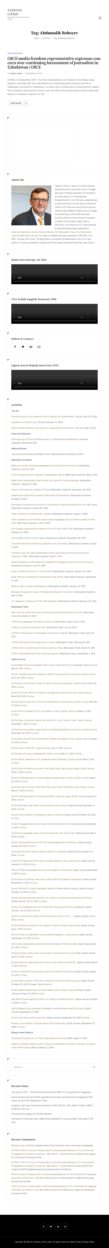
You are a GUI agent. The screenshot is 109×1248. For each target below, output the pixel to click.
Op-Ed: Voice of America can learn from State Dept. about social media (45, 768)
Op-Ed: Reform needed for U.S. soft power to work (35, 711)
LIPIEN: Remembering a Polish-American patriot (34, 653)
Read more (16, 103)
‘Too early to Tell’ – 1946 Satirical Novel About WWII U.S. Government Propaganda (50, 1092)
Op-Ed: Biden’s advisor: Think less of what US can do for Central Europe (45, 981)
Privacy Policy (88, 1242)
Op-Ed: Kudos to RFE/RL (23, 748)
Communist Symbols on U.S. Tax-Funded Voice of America (38, 1038)
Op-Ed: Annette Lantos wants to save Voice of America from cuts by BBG (46, 953)
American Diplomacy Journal (24, 232)
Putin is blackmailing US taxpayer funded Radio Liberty (37, 475)
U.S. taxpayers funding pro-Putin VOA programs (34, 601)
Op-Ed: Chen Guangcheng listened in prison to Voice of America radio (44, 944)
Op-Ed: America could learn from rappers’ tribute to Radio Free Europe (45, 925)
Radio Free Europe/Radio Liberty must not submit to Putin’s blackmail (45, 480)
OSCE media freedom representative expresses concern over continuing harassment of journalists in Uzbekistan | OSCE (54, 63)
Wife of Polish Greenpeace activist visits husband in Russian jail (41, 870)
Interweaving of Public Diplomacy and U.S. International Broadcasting (44, 439)
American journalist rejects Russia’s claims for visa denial (38, 851)
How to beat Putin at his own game (28, 538)
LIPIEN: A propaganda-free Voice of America (32, 622)
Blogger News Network (41, 984)
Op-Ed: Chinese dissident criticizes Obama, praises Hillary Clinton (42, 778)
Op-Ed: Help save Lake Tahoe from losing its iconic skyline (39, 805)
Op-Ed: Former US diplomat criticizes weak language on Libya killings (44, 935)
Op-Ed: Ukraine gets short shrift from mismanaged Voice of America (44, 842)
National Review (46, 232)
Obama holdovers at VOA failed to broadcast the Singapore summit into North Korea (52, 562)
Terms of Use (75, 1242)
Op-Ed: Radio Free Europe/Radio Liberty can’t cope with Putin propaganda (46, 665)
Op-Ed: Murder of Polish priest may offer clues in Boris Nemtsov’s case (45, 787)
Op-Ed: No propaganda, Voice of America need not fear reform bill (42, 833)
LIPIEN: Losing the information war (28, 627)
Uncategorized (15, 53)
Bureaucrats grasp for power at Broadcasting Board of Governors (42, 592)
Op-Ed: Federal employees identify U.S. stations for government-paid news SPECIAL (51, 898)
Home (36, 38)
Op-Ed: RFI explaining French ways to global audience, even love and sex (45, 861)
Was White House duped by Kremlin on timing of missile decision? (42, 999)
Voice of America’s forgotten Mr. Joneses (31, 514)
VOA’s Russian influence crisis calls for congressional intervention (42, 428)
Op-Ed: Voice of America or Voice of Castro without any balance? (42, 683)
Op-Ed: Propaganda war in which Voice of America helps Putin (40, 824)
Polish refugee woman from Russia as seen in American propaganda (60, 1145)
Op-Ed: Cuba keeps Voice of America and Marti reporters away (40, 796)
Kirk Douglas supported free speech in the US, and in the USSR (41, 529)
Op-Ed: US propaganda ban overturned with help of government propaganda (47, 907)
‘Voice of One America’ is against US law (30, 490)
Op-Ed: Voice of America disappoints (28, 754)
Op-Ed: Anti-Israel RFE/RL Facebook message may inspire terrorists (44, 693)
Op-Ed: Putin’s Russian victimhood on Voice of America (37, 815)
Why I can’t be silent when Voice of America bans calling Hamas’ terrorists (46, 612)
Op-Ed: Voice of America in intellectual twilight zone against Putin (42, 739)
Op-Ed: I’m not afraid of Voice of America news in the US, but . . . (42, 916)
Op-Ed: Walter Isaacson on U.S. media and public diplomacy (39, 759)
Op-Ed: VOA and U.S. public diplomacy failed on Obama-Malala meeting (44, 888)
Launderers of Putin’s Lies (23, 422)
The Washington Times (65, 232)
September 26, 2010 (33, 73)
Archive (27, 668)
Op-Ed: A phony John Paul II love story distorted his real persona (42, 702)
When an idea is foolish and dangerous (29, 586)
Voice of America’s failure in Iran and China (31, 571)
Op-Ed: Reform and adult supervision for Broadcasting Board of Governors (46, 729)
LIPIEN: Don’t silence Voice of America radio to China (36, 648)
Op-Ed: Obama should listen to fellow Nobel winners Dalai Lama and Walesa (47, 990)
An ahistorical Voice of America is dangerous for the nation (39, 543)
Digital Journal (31, 236)
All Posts (46, 38)
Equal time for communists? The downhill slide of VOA (37, 577)
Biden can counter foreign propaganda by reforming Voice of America (44, 465)
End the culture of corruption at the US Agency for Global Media (42, 416)
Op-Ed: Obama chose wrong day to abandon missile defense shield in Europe (47, 1008)
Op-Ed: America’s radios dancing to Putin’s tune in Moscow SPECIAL (43, 962)
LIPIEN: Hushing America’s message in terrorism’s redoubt (39, 633)
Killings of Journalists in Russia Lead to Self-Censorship (38, 1023)
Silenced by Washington (22, 454)
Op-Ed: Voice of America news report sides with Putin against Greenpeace (46, 879)
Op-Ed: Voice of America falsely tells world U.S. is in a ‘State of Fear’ (44, 720)
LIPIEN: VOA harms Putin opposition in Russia (33, 642)
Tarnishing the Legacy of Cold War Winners (31, 1114)
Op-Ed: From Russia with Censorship (28, 1018)
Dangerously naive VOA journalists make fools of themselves (40, 495)
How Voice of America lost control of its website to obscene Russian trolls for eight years (54, 505)
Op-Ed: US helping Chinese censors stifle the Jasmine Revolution (42, 971)
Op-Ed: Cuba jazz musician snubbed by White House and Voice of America (46, 674)
